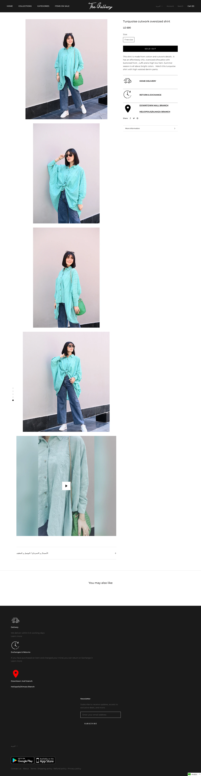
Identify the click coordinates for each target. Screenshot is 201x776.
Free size (129, 39)
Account (170, 6)
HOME (10, 6)
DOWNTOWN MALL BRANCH (153, 105)
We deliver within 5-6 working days (28, 633)
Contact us (16, 768)
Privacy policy (74, 768)
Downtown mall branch (22, 681)
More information (132, 128)
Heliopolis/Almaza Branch (23, 687)
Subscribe (90, 724)
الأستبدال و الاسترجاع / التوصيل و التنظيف (32, 553)
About (26, 768)
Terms (33, 768)
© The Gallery (16, 752)
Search (180, 6)
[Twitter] (134, 118)
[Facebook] (130, 118)
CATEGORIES (43, 6)
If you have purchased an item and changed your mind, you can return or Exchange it (52, 658)
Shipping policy (44, 768)
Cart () (191, 6)
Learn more (16, 636)
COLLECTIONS (25, 6)
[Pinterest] (137, 118)
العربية (158, 6)
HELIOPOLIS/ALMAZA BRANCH (154, 111)
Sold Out (150, 49)
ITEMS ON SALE (62, 6)
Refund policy (60, 768)
